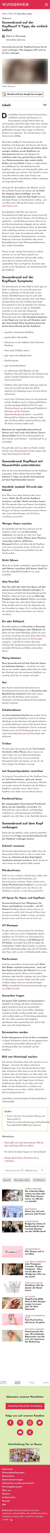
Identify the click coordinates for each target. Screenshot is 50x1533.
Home (4, 14)
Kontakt (6, 1501)
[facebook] (10, 1423)
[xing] (30, 1433)
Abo (4, 1505)
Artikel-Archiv (9, 1497)
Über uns (6, 1490)
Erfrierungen (36, 639)
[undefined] (6, 1385)
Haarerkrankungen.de (14, 414)
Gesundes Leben (24, 14)
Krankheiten (39, 1180)
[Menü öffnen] (46, 4)
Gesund (12, 14)
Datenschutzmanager (12, 1480)
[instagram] (30, 1423)
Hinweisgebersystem (12, 1487)
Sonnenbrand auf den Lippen (28, 451)
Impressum (7, 1469)
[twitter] (39, 1423)
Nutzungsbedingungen (13, 1473)
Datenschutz (8, 1476)
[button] (25, 105)
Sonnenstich (15, 388)
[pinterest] (20, 1423)
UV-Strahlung (24, 731)
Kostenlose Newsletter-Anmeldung (25, 1406)
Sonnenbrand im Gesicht (19, 454)
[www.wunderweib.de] (15, 4)
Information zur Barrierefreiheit (18, 1483)
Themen (6, 1494)
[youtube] (20, 1433)
